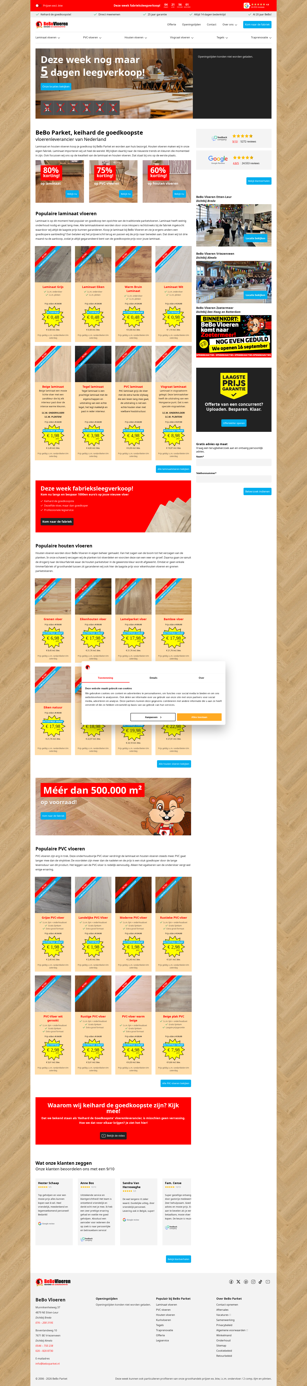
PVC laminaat (133, 387)
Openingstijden (191, 24)
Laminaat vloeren (45, 37)
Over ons (228, 24)
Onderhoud (223, 1340)
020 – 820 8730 (44, 1351)
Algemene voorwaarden (230, 1330)
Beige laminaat (53, 387)
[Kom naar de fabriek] (234, 225)
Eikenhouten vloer (93, 619)
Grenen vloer (53, 619)
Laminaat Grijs (53, 287)
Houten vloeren (134, 37)
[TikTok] (260, 1281)
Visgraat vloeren (180, 37)
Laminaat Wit (173, 287)
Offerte (171, 24)
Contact (211, 24)
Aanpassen (151, 717)
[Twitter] (238, 1281)
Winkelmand (224, 1335)
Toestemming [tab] (105, 677)
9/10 (235, 141)
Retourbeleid (224, 1356)
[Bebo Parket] (51, 24)
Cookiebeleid (224, 1350)
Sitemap (221, 1345)
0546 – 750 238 (44, 1345)
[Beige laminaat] (53, 364)
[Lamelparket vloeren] (133, 596)
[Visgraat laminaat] (173, 364)
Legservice (162, 1340)
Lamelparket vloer (133, 619)
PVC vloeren (163, 1309)
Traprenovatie (259, 37)
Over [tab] (201, 677)
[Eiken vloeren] (93, 596)
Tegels (220, 37)
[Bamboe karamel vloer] (173, 596)
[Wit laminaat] (173, 264)
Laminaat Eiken (93, 287)
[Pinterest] (245, 1281)
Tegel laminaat (93, 387)
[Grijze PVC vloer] (53, 895)
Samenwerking (225, 1320)
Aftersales (222, 1309)
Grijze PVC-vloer (53, 917)
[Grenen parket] (53, 596)
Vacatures (222, 1315)
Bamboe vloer (174, 619)
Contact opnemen (227, 1304)
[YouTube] (268, 1281)
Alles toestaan (199, 717)
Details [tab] (153, 677)
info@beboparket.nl (47, 1363)
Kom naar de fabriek (257, 24)
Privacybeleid (224, 1325)
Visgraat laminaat (173, 387)
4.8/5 (236, 163)
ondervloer (234, 1378)
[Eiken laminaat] (93, 264)
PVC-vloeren (90, 37)
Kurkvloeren (163, 1320)
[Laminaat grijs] (53, 264)
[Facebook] (231, 1281)
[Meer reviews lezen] (219, 138)
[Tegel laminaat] (93, 364)
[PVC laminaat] (133, 364)
